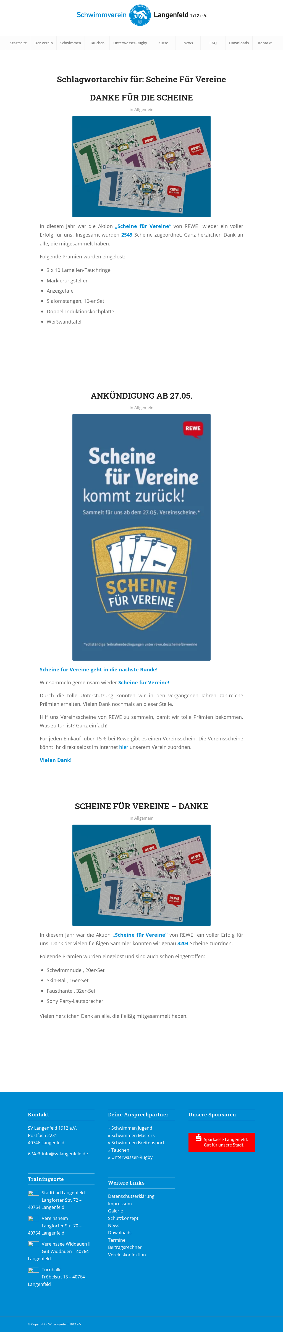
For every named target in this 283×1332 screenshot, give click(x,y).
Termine (116, 1240)
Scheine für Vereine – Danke (141, 806)
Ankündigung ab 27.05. (142, 395)
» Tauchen (118, 1150)
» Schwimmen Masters (131, 1135)
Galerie (115, 1211)
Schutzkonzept (123, 1218)
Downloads (120, 1233)
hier (123, 746)
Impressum (120, 1204)
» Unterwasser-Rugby (130, 1157)
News (113, 1225)
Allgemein (143, 109)
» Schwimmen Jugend (130, 1128)
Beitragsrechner (125, 1247)
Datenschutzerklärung (131, 1196)
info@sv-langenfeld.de (65, 1154)
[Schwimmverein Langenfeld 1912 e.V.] (141, 18)
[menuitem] (18, 43)
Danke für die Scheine (141, 97)
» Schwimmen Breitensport (136, 1143)
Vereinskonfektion (127, 1255)
